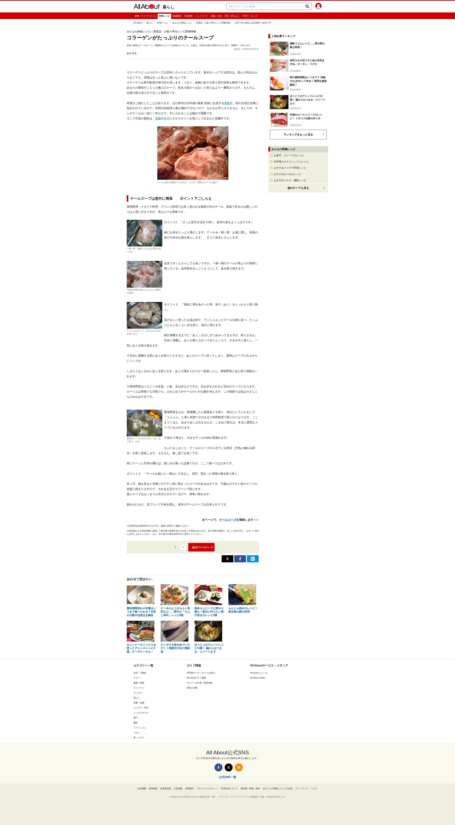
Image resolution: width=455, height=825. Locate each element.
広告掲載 (178, 788)
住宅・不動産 (139, 673)
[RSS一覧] (239, 767)
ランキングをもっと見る (298, 134)
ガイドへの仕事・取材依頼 (199, 683)
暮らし (169, 7)
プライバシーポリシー (207, 788)
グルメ (136, 732)
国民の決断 (192, 688)
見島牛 (228, 103)
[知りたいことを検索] (307, 6)
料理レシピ (164, 16)
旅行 (135, 717)
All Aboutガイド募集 (196, 678)
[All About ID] (318, 6)
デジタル (137, 693)
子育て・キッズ (249, 16)
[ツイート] (227, 558)
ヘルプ (314, 788)
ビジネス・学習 (140, 707)
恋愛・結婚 (138, 702)
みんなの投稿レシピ (182, 23)
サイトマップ (301, 788)
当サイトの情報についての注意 (278, 788)
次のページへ (200, 547)
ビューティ (138, 688)
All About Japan (257, 678)
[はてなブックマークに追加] (253, 558)
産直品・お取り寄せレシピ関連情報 (213, 23)
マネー (136, 678)
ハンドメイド (201, 16)
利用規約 (189, 788)
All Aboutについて (229, 788)
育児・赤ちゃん (231, 16)
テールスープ (227, 519)
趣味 (135, 722)
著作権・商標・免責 (250, 788)
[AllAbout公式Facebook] (219, 767)
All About (137, 23)
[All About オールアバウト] (146, 7)
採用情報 (153, 788)
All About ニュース (259, 673)
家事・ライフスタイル (145, 16)
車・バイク (138, 737)
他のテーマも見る (298, 187)
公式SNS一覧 (227, 777)
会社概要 (142, 788)
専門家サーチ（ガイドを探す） (202, 673)
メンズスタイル (140, 712)
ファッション (139, 727)
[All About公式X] (229, 767)
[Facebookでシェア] (240, 558)
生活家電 (188, 16)
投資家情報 (165, 788)
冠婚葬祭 (177, 16)
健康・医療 (138, 683)
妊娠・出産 (216, 16)
